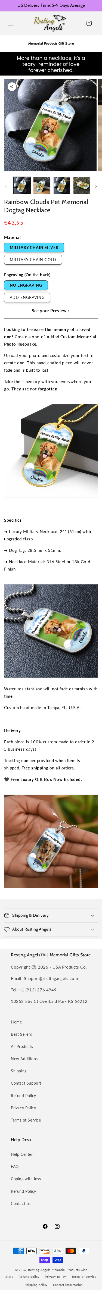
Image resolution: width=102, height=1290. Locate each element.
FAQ (15, 1166)
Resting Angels (39, 1270)
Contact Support (26, 1083)
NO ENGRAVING (26, 285)
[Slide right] (96, 187)
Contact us (21, 1203)
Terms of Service (26, 1120)
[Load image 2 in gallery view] (41, 185)
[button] (11, 23)
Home (16, 1022)
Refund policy (29, 1276)
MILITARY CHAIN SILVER (34, 247)
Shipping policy (36, 1284)
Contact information (68, 1284)
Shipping (19, 1071)
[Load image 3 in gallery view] (61, 185)
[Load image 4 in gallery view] (81, 185)
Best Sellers (21, 1034)
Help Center (22, 1154)
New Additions (24, 1058)
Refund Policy (23, 1095)
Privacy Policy (23, 1108)
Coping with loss (26, 1178)
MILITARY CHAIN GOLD (33, 259)
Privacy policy (55, 1276)
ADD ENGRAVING (27, 297)
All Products (22, 1046)
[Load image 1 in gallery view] (21, 185)
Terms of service (84, 1276)
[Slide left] (6, 187)
